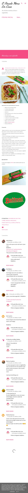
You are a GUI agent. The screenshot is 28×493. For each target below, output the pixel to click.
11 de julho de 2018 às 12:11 (19, 329)
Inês (7, 294)
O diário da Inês (10, 299)
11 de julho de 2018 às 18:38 (14, 391)
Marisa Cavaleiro (10, 361)
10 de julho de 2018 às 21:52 (19, 257)
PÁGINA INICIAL (7, 17)
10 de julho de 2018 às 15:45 (14, 242)
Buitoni (18, 218)
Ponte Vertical (6, 222)
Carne (3, 220)
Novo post (9, 249)
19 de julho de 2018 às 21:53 (19, 404)
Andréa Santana (10, 414)
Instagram (8, 301)
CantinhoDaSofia (17, 249)
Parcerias (13, 220)
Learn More (12, 491)
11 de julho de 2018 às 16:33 (14, 363)
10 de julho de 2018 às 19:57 (16, 294)
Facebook (9, 251)
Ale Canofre (9, 316)
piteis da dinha (10, 389)
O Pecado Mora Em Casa (11, 4)
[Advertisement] (14, 36)
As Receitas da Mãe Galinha (13, 339)
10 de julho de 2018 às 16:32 (14, 270)
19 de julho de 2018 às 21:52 (19, 351)
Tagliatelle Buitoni (11, 122)
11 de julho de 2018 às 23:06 (14, 416)
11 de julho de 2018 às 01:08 (14, 317)
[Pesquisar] (22, 3)
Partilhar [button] (5, 229)
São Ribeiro (9, 269)
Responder (9, 265)
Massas (8, 220)
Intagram (15, 251)
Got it (17, 491)
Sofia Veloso (9, 240)
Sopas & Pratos (15, 222)
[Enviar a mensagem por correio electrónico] (3, 227)
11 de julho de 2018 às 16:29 (14, 341)
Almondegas (12, 218)
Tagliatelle (5, 224)
